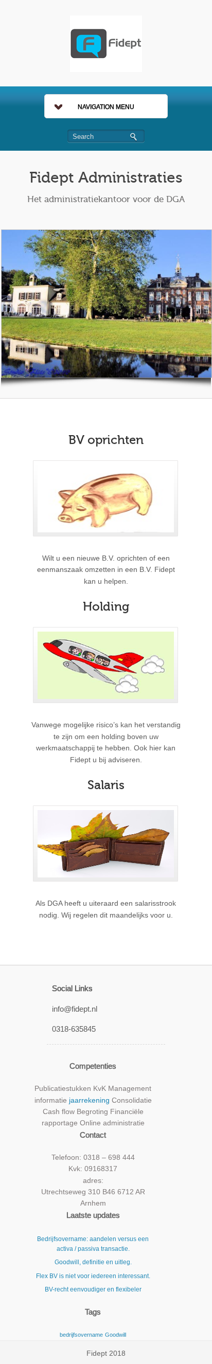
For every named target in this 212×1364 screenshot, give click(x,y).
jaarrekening (89, 1100)
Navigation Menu (106, 107)
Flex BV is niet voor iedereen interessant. (93, 1276)
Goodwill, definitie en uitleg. (93, 1262)
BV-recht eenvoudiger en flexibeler (93, 1289)
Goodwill (115, 1335)
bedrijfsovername (81, 1335)
